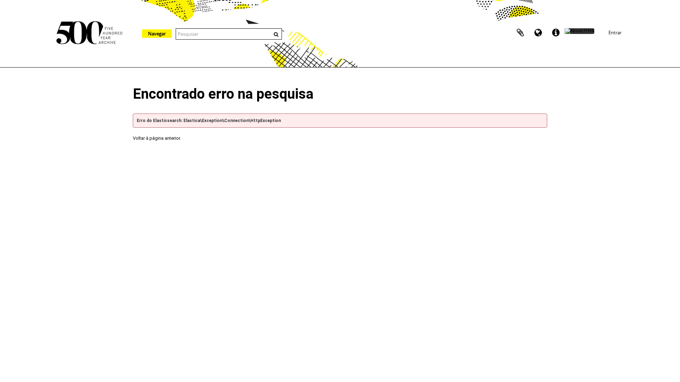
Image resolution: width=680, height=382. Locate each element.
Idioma (538, 33)
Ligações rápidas (556, 33)
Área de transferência (520, 33)
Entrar (615, 32)
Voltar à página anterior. (157, 138)
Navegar (157, 33)
